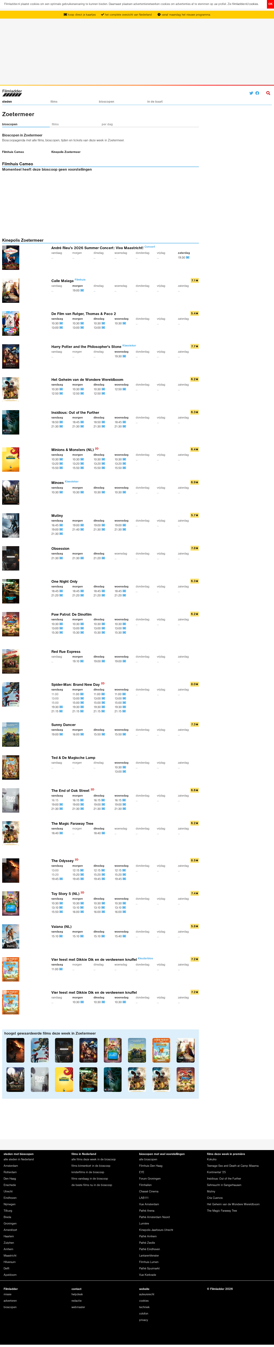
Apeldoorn (10, 1275)
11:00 (76, 694)
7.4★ (194, 893)
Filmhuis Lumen (148, 1262)
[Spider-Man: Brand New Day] (11, 694)
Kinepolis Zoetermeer (65, 152)
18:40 (55, 833)
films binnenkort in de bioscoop (90, 1166)
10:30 (55, 323)
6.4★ (194, 449)
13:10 (55, 908)
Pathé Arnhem (148, 1236)
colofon (143, 1314)
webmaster (78, 1307)
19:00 (76, 291)
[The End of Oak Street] (11, 800)
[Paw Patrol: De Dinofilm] (11, 624)
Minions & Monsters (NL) (74, 450)
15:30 (55, 633)
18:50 (55, 422)
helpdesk (77, 1294)
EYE (141, 1172)
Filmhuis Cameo (13, 152)
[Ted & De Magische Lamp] (11, 767)
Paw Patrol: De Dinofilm (71, 614)
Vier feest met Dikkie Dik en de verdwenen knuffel (102, 959)
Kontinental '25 (216, 1172)
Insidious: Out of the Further (75, 412)
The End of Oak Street (72, 791)
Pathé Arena (146, 1211)
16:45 (55, 525)
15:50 (55, 468)
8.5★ (194, 860)
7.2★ (194, 959)
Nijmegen (9, 1204)
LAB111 (144, 1198)
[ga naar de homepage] (12, 93)
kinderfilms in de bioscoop (87, 1172)
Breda (7, 1217)
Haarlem (9, 1236)
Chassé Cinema (148, 1191)
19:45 (55, 879)
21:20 (98, 558)
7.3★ (194, 724)
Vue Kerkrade (147, 1275)
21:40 (76, 530)
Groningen (10, 1224)
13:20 (55, 464)
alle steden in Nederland (19, 1159)
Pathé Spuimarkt (149, 1268)
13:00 (55, 328)
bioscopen (106, 102)
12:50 (55, 394)
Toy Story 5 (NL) (67, 894)
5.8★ (194, 926)
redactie (76, 1301)
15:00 (76, 703)
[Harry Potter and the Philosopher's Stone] (11, 356)
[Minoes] (11, 492)
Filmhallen (145, 1185)
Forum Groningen (150, 1179)
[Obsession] (11, 558)
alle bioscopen (148, 1159)
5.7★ (194, 515)
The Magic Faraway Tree (72, 823)
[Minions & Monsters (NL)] (11, 459)
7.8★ (194, 548)
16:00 (76, 734)
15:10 (55, 936)
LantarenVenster (149, 1256)
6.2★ (194, 379)
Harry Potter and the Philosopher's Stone (93, 347)
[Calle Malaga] (11, 290)
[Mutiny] (11, 525)
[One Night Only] (11, 591)
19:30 (182, 258)
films (54, 102)
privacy (143, 1320)
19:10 (76, 661)
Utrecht (8, 1191)
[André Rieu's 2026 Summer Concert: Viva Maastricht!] (11, 257)
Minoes (65, 483)
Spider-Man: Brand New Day (77, 684)
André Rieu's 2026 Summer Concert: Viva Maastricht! (103, 248)
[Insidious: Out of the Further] (11, 422)
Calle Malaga (68, 281)
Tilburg (8, 1211)
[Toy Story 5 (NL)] (11, 903)
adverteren (10, 1301)
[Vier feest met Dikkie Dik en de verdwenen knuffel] (11, 969)
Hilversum (10, 1262)
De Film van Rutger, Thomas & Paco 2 (83, 314)
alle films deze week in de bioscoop (93, 1159)
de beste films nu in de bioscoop (91, 1185)
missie (7, 1294)
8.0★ (194, 684)
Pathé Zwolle (147, 1243)
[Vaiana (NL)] (11, 936)
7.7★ (194, 346)
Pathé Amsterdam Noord (154, 1217)
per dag (107, 124)
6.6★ (194, 790)
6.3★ (194, 412)
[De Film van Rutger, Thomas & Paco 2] (11, 323)
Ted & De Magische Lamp (73, 758)
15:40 (119, 936)
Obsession (60, 548)
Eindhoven (10, 1198)
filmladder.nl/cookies (245, 4)
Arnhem (8, 1249)
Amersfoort (10, 1230)
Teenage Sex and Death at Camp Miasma (233, 1166)
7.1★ (194, 280)
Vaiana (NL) (61, 927)
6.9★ (194, 482)
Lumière (144, 1224)
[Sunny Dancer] (11, 734)
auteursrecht (146, 1294)
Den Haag (10, 1179)
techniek (144, 1307)
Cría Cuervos (215, 1198)
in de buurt (155, 102)
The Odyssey (64, 861)
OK (270, 4)
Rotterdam (10, 1172)
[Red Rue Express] (11, 661)
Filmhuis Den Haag (150, 1166)
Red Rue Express (65, 652)
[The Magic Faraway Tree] (11, 833)
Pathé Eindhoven (149, 1249)
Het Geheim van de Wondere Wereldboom (87, 379)
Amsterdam (11, 1166)
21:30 (55, 427)
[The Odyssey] (11, 870)
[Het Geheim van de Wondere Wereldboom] (11, 389)
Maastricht (10, 1256)
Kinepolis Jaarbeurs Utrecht (156, 1230)
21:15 (55, 711)
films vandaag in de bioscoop (89, 1179)
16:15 (76, 800)
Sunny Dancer (63, 725)
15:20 (76, 875)
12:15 (76, 870)
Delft (6, 1268)
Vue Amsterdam (149, 1204)
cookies (144, 1301)
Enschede (10, 1185)
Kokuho (211, 1159)
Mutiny (57, 516)
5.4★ (194, 313)
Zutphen (9, 1243)
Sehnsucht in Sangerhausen (224, 1185)
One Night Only (64, 581)
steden (7, 102)
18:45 (76, 422)
